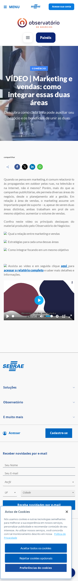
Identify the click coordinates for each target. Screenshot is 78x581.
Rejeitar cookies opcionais (36, 558)
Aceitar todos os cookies (35, 548)
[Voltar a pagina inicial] (39, 6)
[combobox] (39, 482)
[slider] (20, 316)
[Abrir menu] (28, 37)
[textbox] (41, 482)
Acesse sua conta (61, 6)
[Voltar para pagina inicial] (39, 366)
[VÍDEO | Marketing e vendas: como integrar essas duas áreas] (17, 167)
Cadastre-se (59, 433)
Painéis (45, 37)
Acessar (14, 433)
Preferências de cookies (36, 568)
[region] (36, 542)
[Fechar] (67, 512)
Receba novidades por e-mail (39, 505)
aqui (64, 266)
